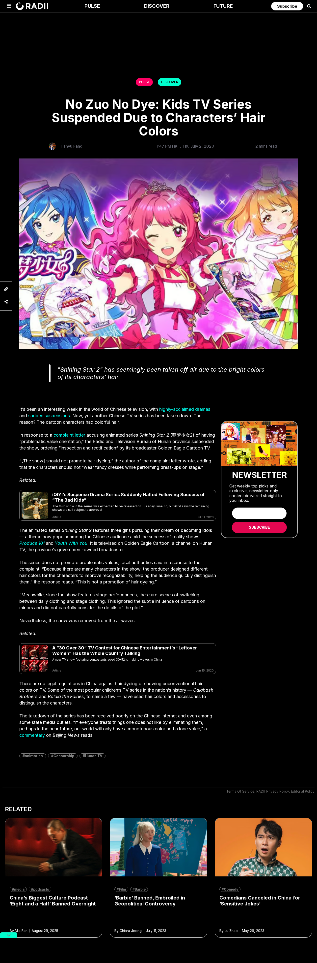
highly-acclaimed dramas (184, 409)
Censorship (63, 756)
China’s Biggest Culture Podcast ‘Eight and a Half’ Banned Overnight (53, 901)
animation (34, 756)
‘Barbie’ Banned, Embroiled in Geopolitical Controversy (149, 901)
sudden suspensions (49, 415)
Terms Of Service (240, 791)
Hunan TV (93, 756)
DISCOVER (169, 82)
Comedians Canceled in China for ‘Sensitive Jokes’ (259, 901)
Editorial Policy (303, 791)
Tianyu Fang (71, 146)
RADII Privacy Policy (272, 791)
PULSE (144, 82)
